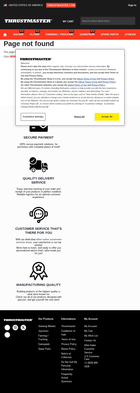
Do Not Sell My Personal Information (69, 366)
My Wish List (91, 335)
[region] (70, 87)
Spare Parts (44, 348)
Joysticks (43, 331)
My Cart (88, 331)
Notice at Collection (66, 355)
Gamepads (44, 344)
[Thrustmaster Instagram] (15, 327)
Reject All (79, 117)
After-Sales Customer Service (90, 349)
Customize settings (33, 117)
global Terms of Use (77, 85)
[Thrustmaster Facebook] (7, 327)
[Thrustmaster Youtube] (7, 335)
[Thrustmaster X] (23, 327)
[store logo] (28, 21)
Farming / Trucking (43, 337)
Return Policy (68, 348)
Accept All (107, 117)
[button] (24, 5)
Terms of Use (68, 339)
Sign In (131, 5)
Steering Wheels (47, 326)
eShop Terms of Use (86, 79)
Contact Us (90, 340)
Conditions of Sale (68, 333)
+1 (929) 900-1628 (91, 364)
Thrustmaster (68, 326)
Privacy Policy (69, 344)
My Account (90, 326)
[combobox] (108, 21)
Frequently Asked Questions (66, 378)
